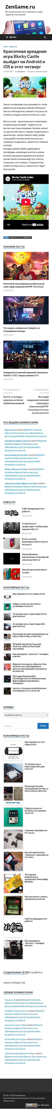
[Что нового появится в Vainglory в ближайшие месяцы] (26, 325)
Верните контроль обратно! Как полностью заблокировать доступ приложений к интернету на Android (25, 432)
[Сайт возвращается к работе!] (11, 518)
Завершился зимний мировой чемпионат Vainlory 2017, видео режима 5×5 (25, 374)
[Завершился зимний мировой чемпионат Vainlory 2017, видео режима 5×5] (26, 369)
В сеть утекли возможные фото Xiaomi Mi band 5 (35, 542)
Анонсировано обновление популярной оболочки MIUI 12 (35, 557)
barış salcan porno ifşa (16, 455)
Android (13, 238)
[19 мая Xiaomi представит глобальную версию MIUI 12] (11, 533)
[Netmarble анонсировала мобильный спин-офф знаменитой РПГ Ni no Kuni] (26, 280)
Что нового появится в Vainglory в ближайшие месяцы (21, 329)
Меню (12, 37)
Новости (13, 47)
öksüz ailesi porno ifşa (16, 469)
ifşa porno (10, 429)
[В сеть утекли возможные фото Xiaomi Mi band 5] (11, 548)
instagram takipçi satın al (17, 440)
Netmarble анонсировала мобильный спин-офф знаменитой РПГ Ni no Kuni (23, 285)
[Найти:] (26, 726)
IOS (20, 238)
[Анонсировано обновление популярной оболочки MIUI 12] (11, 563)
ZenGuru (21, 71)
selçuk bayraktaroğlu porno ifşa (21, 483)
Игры (5, 47)
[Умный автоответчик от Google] (11, 579)
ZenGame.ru (20, 6)
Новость (27, 238)
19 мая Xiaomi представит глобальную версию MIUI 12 (35, 526)
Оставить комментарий (37, 71)
